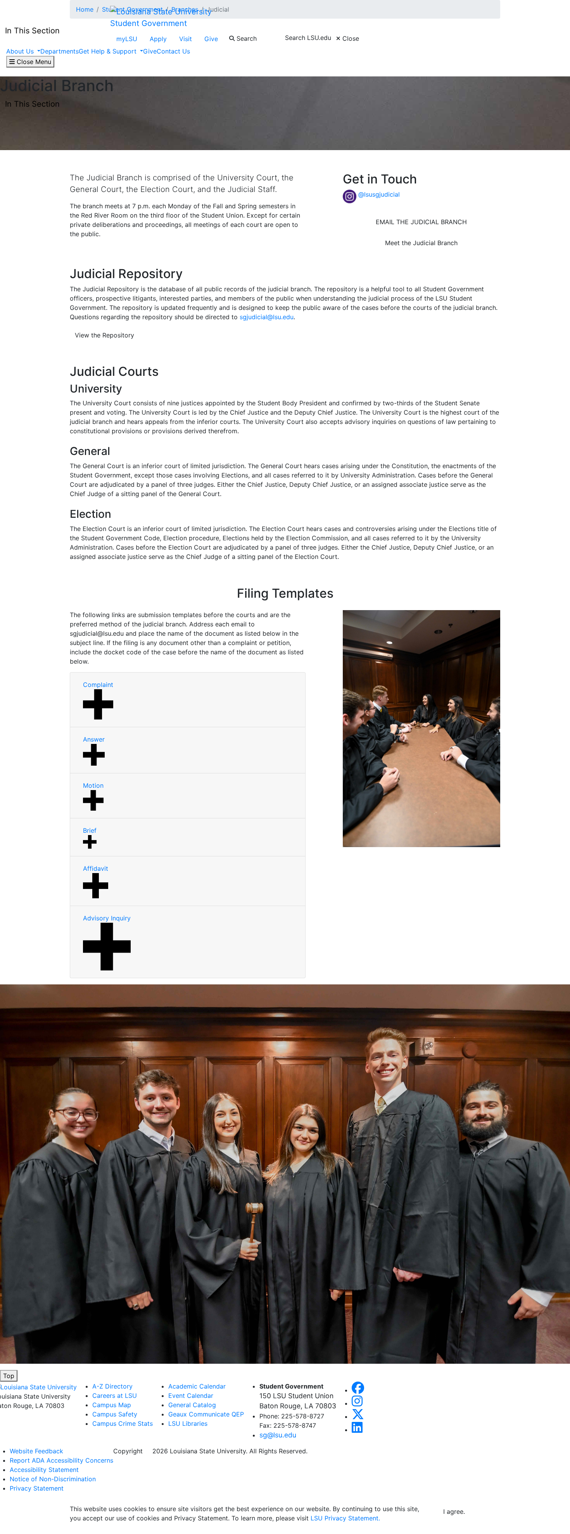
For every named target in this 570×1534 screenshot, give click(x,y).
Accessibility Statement (44, 1469)
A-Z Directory (112, 1386)
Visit (185, 39)
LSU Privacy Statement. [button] (345, 1518)
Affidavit (95, 868)
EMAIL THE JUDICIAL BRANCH (421, 222)
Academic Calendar (197, 1386)
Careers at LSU (114, 1395)
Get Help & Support (108, 51)
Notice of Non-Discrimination (53, 1479)
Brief (90, 830)
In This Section (32, 104)
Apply (158, 39)
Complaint (98, 684)
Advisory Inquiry (107, 918)
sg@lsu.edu (277, 1435)
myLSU (126, 39)
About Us (21, 51)
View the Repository (104, 335)
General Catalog (192, 1405)
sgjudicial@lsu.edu (267, 317)
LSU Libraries (187, 1423)
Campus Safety (114, 1414)
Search (246, 38)
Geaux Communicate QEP (206, 1414)
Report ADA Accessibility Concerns (61, 1460)
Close (349, 38)
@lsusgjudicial (379, 194)
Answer (94, 739)
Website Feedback (36, 1451)
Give (211, 39)
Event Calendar (190, 1395)
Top (8, 1376)
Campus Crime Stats (122, 1423)
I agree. (454, 1511)
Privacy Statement (37, 1488)
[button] (358, 1390)
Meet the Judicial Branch (421, 243)
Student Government (148, 23)
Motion (93, 785)
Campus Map (111, 1405)
